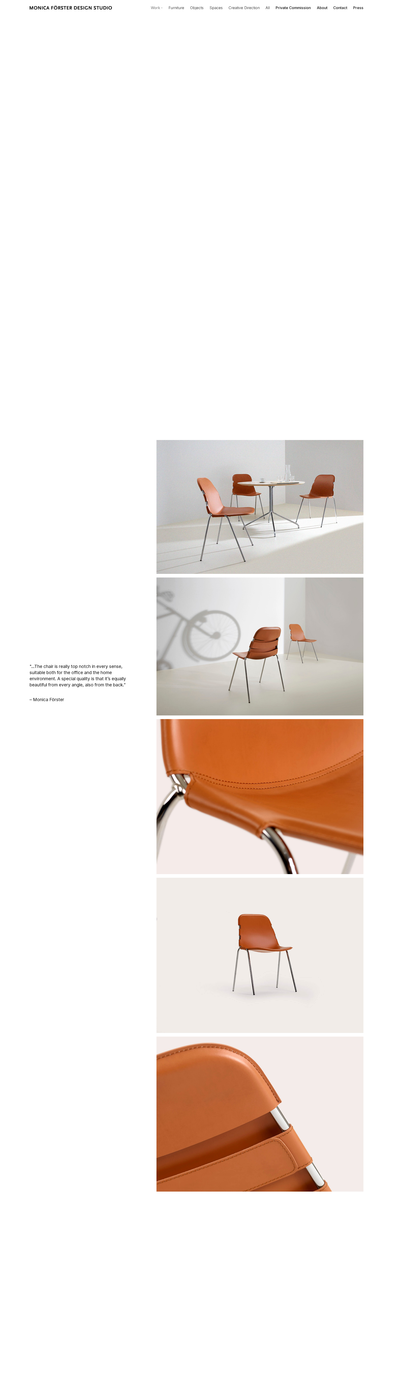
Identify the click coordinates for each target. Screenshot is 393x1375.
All (268, 7)
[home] (71, 8)
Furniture (176, 7)
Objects (197, 7)
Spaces (216, 7)
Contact (340, 7)
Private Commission (293, 7)
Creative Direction (244, 7)
